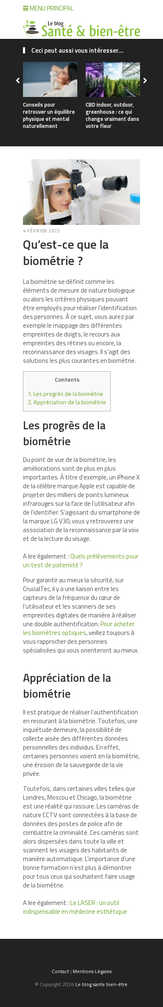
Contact (60, 971)
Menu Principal (51, 8)
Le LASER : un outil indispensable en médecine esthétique (75, 907)
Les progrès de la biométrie (65, 393)
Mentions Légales (92, 971)
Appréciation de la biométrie (67, 402)
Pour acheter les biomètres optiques (79, 628)
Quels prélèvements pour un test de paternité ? (80, 560)
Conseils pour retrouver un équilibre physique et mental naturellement (49, 115)
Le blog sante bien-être (101, 984)
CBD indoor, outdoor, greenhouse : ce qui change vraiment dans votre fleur (112, 115)
